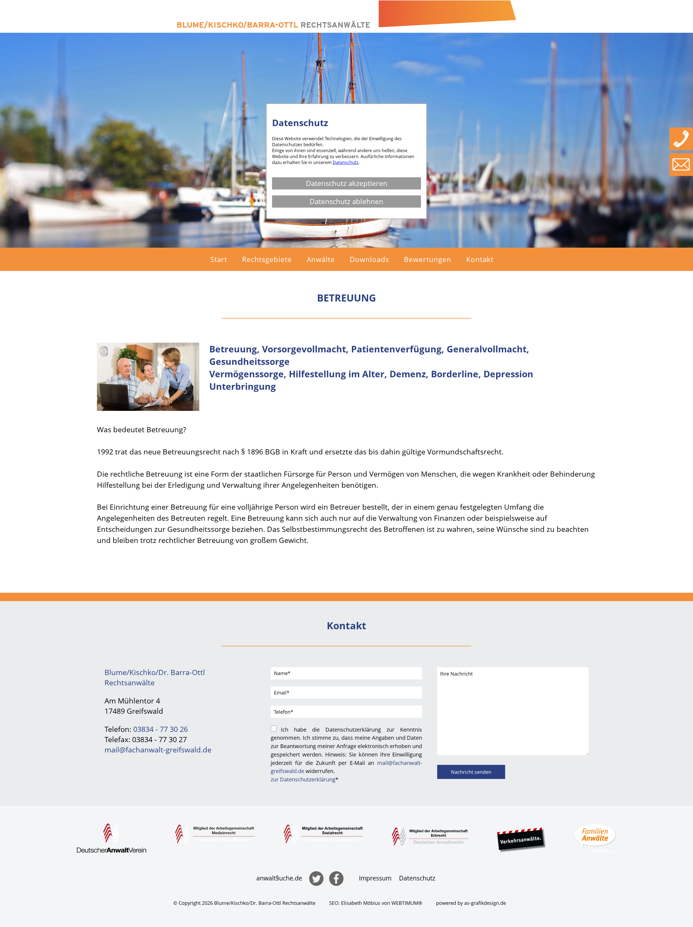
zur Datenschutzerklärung (303, 779)
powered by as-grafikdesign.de (471, 903)
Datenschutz (417, 878)
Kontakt (479, 259)
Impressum (375, 878)
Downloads (369, 259)
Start (218, 259)
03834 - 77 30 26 (160, 729)
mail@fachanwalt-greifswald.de (157, 750)
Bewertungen (427, 259)
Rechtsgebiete (267, 259)
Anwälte (321, 259)
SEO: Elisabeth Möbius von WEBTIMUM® (375, 903)
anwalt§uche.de (279, 878)
